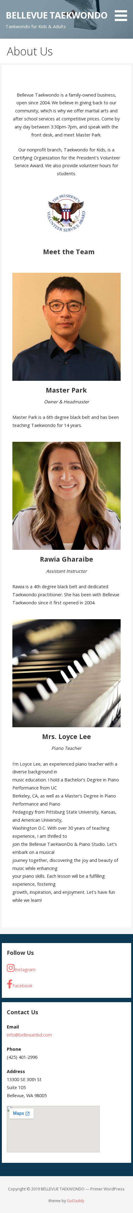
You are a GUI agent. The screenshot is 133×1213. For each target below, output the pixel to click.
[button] (123, 11)
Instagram (25, 969)
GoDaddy (75, 1200)
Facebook (22, 986)
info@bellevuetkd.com (29, 1035)
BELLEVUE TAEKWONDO (56, 15)
